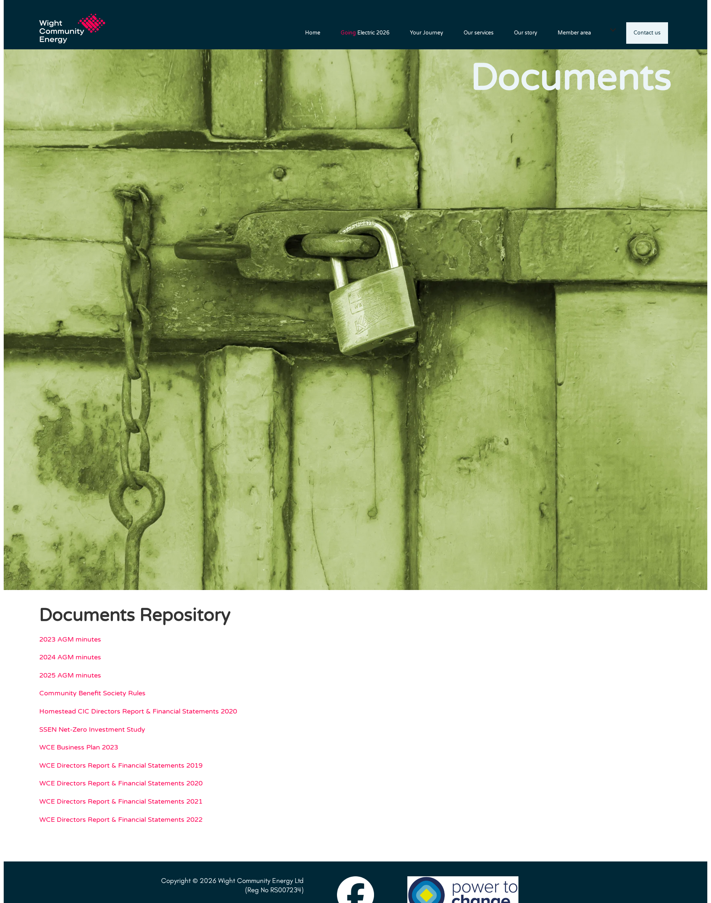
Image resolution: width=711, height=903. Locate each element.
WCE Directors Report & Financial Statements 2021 (121, 801)
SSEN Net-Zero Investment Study (92, 729)
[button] (613, 29)
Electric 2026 (365, 33)
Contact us (647, 33)
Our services (479, 33)
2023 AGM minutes (70, 639)
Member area (574, 33)
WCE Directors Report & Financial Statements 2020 (121, 783)
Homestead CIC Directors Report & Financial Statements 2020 (138, 711)
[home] (76, 24)
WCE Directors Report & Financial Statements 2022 (121, 819)
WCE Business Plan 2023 (78, 747)
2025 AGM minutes (70, 675)
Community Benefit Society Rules (92, 693)
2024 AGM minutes (70, 657)
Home (312, 33)
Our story (525, 33)
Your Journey (426, 33)
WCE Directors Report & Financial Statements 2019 (121, 765)
